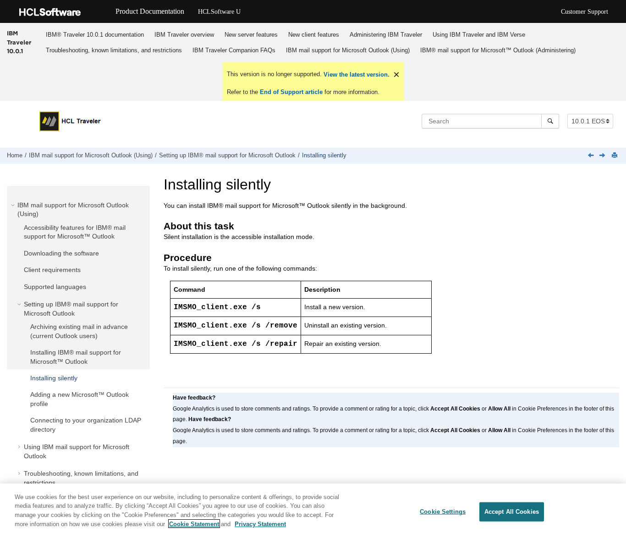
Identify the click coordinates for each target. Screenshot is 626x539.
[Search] (550, 121)
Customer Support (584, 11)
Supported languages (55, 286)
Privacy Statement (260, 523)
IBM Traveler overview (184, 34)
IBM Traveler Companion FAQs (233, 50)
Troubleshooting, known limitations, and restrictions (114, 50)
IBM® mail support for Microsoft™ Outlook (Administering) (498, 50)
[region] (313, 511)
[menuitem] (94, 34)
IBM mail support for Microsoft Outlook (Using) (348, 50)
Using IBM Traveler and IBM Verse (479, 34)
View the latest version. (356, 74)
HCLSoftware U (219, 11)
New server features (251, 34)
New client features (313, 34)
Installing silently (324, 155)
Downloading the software (61, 253)
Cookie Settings (443, 511)
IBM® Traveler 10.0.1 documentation (95, 34)
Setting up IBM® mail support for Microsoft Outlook (227, 155)
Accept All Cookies (511, 511)
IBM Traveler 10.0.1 (19, 42)
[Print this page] (615, 155)
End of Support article (291, 92)
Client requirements (52, 269)
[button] (13, 205)
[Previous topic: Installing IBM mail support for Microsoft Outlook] (591, 156)
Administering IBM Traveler (386, 34)
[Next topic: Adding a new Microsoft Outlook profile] (603, 156)
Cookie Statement (194, 523)
